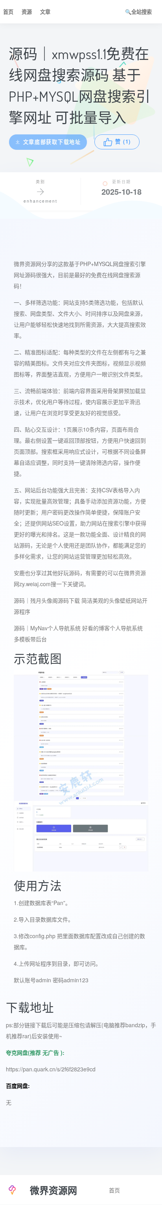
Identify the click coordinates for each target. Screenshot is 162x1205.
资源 (27, 11)
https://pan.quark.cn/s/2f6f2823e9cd (51, 1069)
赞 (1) (124, 142)
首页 (8, 11)
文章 (45, 11)
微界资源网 (27, 264)
